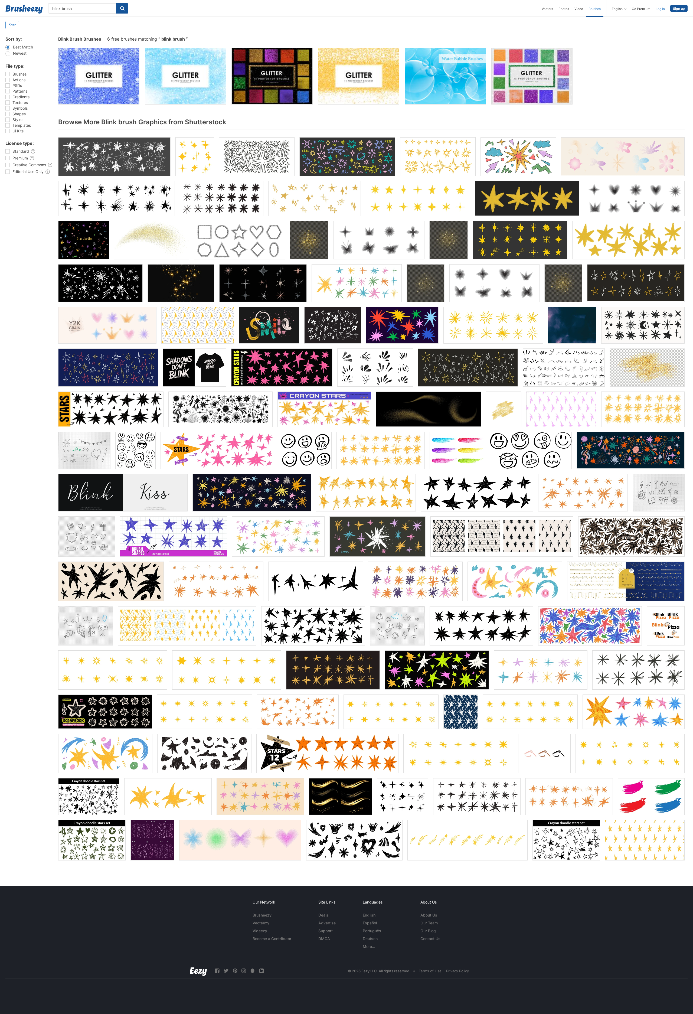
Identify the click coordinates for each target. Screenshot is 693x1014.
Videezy (260, 930)
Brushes (595, 9)
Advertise (327, 923)
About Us (428, 915)
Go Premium (641, 9)
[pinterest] (235, 970)
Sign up (679, 8)
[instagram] (243, 970)
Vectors (547, 9)
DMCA (324, 938)
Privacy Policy (457, 971)
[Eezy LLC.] (198, 971)
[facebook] (217, 970)
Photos (563, 9)
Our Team (429, 923)
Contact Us (430, 938)
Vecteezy (261, 923)
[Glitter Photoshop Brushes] (98, 76)
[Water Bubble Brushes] (445, 76)
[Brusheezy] (24, 9)
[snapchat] (252, 970)
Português (372, 930)
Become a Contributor (272, 938)
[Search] (122, 8)
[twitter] (226, 970)
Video (578, 9)
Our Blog (428, 930)
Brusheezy (262, 915)
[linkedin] (261, 970)
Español (370, 923)
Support (325, 930)
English (369, 915)
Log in (660, 9)
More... (369, 946)
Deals (323, 915)
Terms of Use (430, 971)
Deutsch (370, 938)
